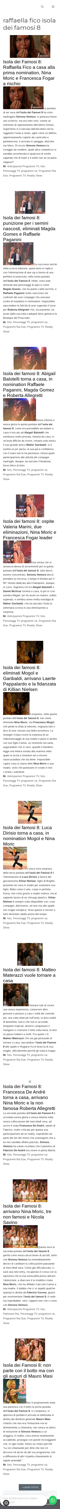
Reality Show (34, 175)
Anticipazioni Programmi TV (23, 166)
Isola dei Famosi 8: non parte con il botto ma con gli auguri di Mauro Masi (28, 1371)
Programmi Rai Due (14, 326)
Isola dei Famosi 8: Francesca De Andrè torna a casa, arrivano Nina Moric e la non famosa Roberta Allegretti (29, 1097)
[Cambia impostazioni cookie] (6, 1503)
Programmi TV (17, 175)
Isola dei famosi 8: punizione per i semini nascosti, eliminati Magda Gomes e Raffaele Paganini (29, 228)
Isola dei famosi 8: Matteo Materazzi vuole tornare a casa (29, 975)
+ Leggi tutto (30, 1487)
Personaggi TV (11, 170)
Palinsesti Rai (11, 1313)
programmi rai (29, 170)
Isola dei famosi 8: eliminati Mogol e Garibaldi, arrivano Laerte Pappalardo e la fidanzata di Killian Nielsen (29, 678)
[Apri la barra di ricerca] (42, 7)
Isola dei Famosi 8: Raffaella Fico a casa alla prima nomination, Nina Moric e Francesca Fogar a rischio (29, 72)
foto (42, 166)
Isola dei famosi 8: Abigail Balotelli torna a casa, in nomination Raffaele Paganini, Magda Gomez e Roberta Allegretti (29, 384)
